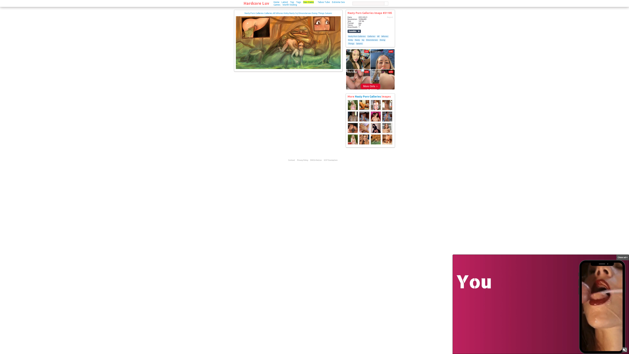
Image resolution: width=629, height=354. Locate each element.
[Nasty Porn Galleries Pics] (353, 110)
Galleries (371, 36)
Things (351, 44)
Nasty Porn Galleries (356, 36)
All (378, 36)
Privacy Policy (302, 160)
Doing (382, 40)
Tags (298, 2)
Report (390, 17)
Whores (384, 36)
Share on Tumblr (354, 31)
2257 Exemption (331, 160)
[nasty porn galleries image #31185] (288, 68)
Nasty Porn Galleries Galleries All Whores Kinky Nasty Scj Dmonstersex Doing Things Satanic (288, 13)
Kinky (350, 40)
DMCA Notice (316, 160)
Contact (291, 160)
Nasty (357, 40)
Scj (363, 40)
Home (276, 2)
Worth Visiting (290, 4)
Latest (285, 2)
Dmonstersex (372, 40)
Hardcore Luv (256, 3)
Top (292, 2)
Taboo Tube (324, 2)
